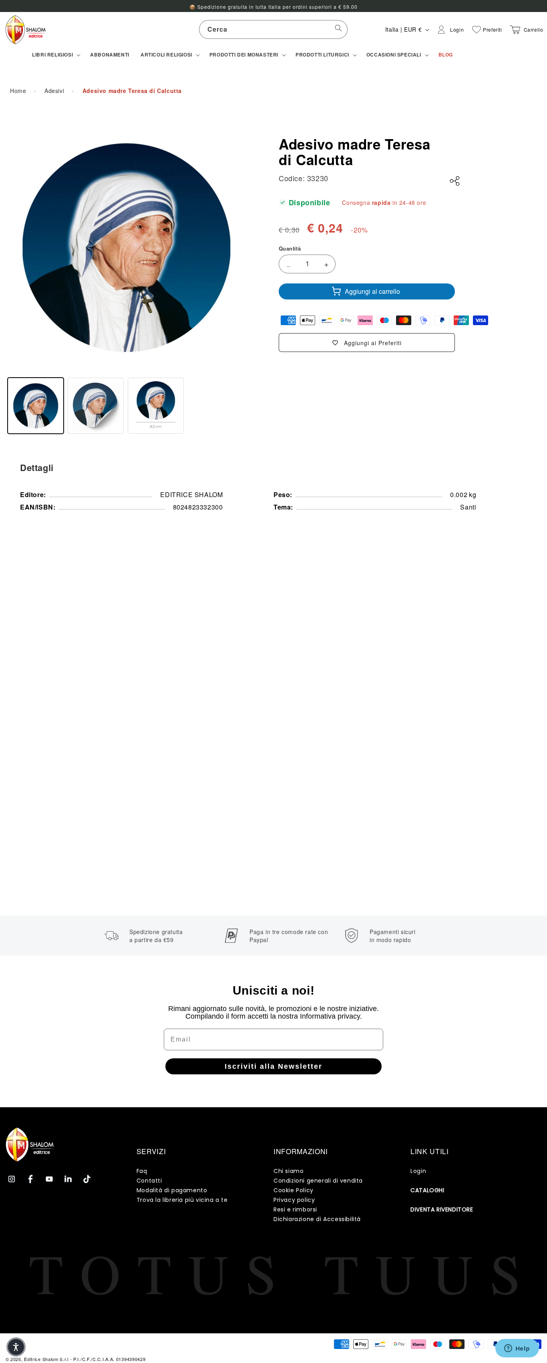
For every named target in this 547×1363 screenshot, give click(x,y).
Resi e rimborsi (295, 1209)
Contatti (149, 1181)
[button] (55, 55)
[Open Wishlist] (476, 29)
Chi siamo (289, 1171)
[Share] (455, 181)
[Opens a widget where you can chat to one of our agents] (517, 1349)
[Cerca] (338, 29)
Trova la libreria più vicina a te (182, 1200)
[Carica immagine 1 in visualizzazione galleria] (36, 406)
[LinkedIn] (68, 1179)
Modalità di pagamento (172, 1190)
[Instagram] (12, 1179)
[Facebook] (30, 1179)
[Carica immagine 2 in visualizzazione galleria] (96, 406)
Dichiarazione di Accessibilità (317, 1219)
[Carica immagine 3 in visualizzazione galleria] (156, 406)
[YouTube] (49, 1179)
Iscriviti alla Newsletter (273, 1066)
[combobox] (273, 29)
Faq (142, 1171)
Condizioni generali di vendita (318, 1181)
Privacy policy (294, 1200)
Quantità (290, 248)
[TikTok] (87, 1179)
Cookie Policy (294, 1190)
